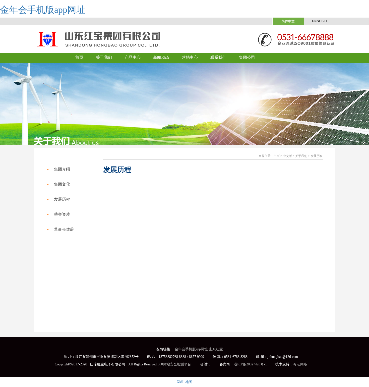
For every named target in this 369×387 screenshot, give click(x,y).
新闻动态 (161, 57)
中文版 (287, 156)
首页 (79, 57)
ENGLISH (319, 21)
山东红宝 (216, 349)
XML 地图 (184, 382)
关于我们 (104, 57)
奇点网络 (300, 364)
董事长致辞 (64, 229)
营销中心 (190, 57)
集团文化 (62, 184)
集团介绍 (62, 169)
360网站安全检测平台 (174, 364)
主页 (277, 156)
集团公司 (247, 57)
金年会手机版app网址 (42, 10)
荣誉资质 (62, 214)
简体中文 (288, 21)
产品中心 (133, 57)
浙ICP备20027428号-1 (250, 364)
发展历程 (317, 156)
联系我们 (218, 57)
